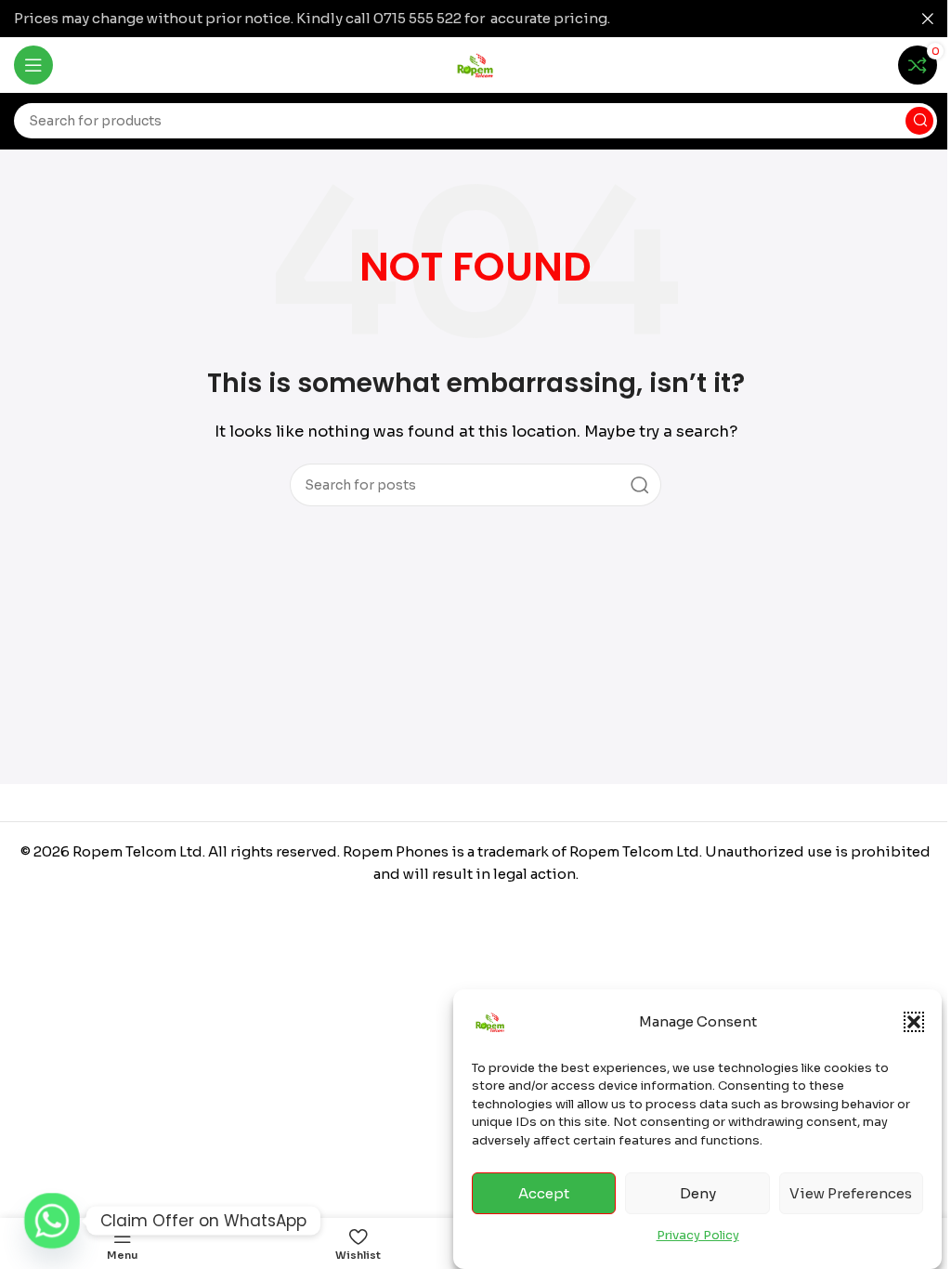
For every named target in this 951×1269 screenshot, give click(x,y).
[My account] (870, 65)
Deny (698, 1193)
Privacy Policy (698, 1235)
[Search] (919, 121)
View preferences (850, 1193)
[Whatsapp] (52, 1221)
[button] (914, 1022)
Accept (543, 1193)
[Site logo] (475, 63)
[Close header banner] (928, 18)
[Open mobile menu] (33, 65)
